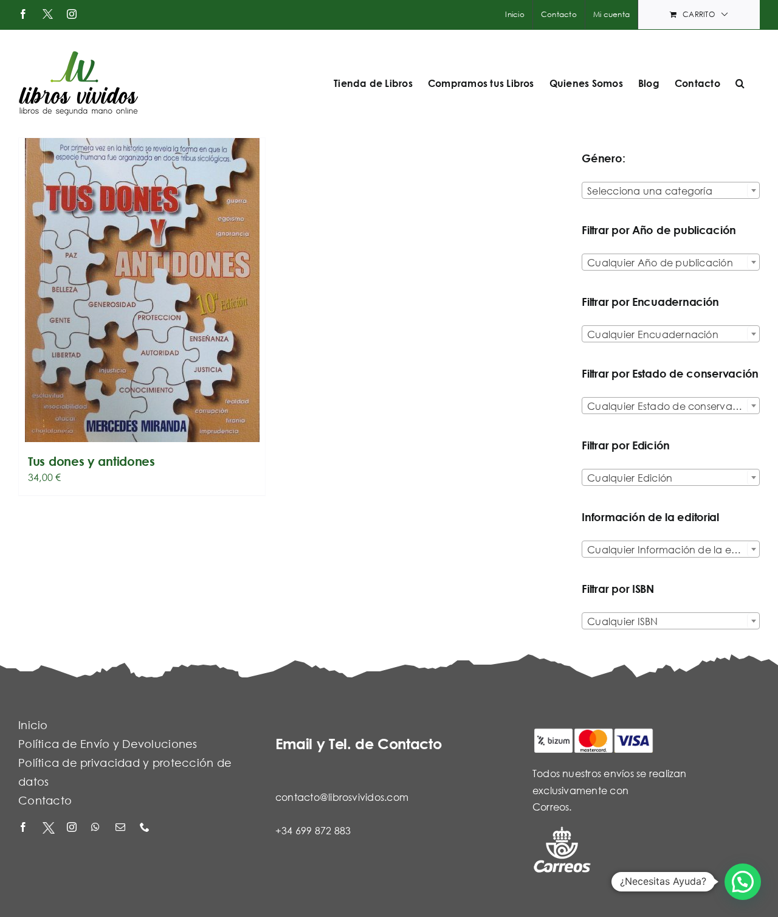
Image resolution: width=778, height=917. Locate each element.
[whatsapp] (97, 828)
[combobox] (671, 190)
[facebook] (24, 828)
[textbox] (670, 190)
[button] (740, 83)
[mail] (121, 828)
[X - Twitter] (49, 828)
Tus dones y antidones (91, 461)
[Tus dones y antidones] (142, 290)
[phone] (146, 828)
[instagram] (73, 828)
